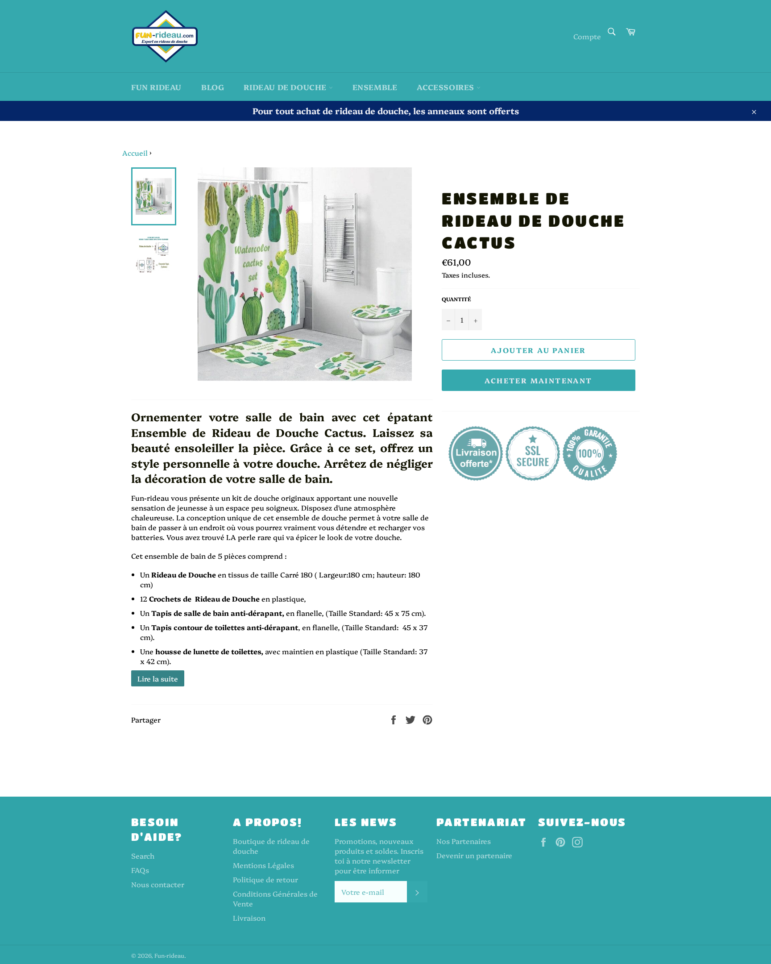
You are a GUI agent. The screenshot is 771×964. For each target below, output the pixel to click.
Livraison (249, 917)
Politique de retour (265, 879)
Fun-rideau (169, 955)
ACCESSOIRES (446, 87)
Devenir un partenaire (474, 855)
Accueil (135, 153)
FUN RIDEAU (156, 87)
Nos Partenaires (463, 841)
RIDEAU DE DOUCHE (286, 87)
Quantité (456, 299)
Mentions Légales (263, 865)
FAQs (140, 870)
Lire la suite (157, 678)
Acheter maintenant (538, 380)
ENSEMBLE (375, 87)
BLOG (212, 87)
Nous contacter (157, 884)
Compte (587, 36)
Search (142, 855)
